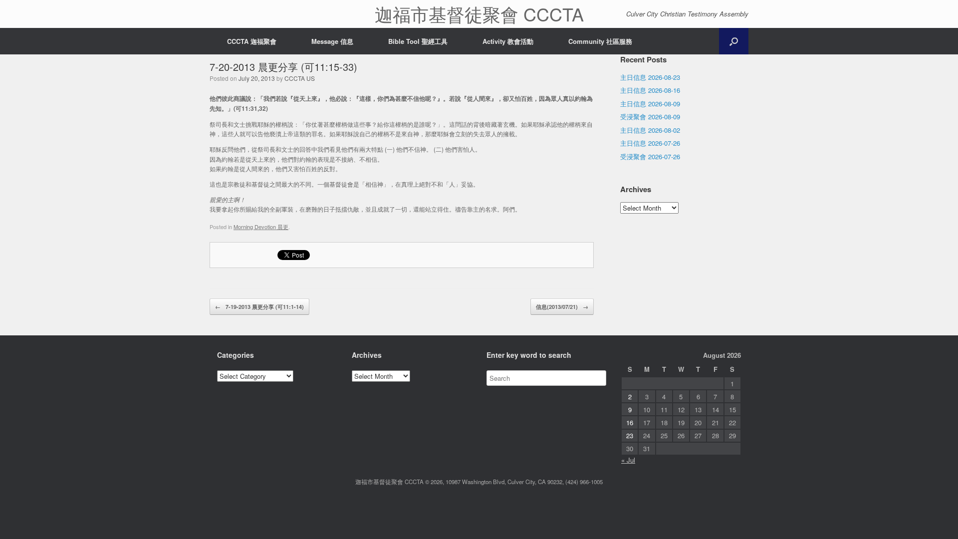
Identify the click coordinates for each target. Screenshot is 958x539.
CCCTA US (299, 78)
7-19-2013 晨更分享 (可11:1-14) (259, 306)
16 (629, 422)
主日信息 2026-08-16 (650, 90)
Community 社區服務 (600, 41)
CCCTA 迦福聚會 (251, 41)
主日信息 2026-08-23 (650, 77)
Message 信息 (332, 41)
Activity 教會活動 (507, 41)
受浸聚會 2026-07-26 (650, 156)
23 (629, 435)
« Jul (628, 460)
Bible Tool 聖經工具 (418, 41)
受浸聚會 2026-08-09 (650, 116)
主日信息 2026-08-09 (650, 103)
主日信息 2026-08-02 (650, 130)
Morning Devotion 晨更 (261, 227)
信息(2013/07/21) (562, 306)
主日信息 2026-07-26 (650, 143)
